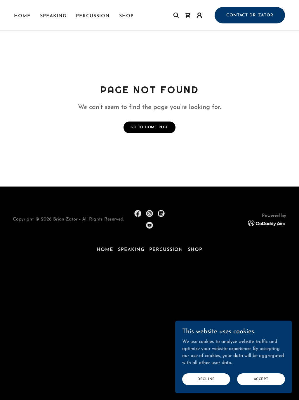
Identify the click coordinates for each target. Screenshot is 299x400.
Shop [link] (126, 16)
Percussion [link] (93, 16)
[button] (199, 15)
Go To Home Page (149, 127)
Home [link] (22, 16)
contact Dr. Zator (249, 15)
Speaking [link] (53, 16)
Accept (261, 379)
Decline (206, 379)
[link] (188, 15)
